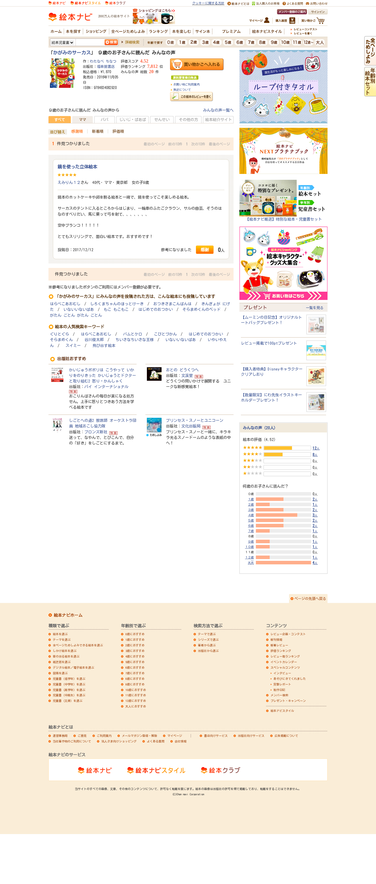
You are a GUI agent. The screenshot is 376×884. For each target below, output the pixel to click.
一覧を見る (314, 307)
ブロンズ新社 (95, 432)
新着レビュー (279, 645)
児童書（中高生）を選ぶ (69, 695)
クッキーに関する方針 (208, 3)
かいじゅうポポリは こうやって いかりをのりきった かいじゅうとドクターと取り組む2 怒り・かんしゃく (102, 375)
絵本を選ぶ (60, 634)
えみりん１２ (69, 182)
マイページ (174, 735)
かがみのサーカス (72, 52)
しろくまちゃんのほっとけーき (117, 304)
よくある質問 (155, 741)
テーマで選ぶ (207, 634)
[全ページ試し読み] (370, 62)
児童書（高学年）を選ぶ (69, 689)
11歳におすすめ (135, 695)
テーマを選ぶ (61, 639)
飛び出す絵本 (104, 346)
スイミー (73, 346)
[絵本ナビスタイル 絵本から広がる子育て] (85, 3)
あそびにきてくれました (289, 678)
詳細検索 (132, 42)
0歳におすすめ (135, 634)
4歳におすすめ (135, 656)
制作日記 (279, 689)
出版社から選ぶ (208, 650)
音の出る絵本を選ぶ (66, 656)
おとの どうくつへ (182, 370)
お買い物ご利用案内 (186, 84)
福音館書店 (106, 66)
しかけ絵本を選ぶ (64, 650)
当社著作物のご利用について (72, 741)
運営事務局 (60, 735)
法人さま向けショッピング (119, 741)
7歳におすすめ (135, 673)
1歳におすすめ (135, 639)
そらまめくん (61, 340)
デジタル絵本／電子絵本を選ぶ (73, 667)
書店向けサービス (216, 735)
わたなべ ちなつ (103, 61)
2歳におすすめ (135, 645)
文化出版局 (190, 426)
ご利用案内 (104, 735)
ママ (82, 119)
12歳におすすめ (135, 700)
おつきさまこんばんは (172, 304)
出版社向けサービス (251, 735)
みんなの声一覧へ (218, 110)
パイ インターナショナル (106, 387)
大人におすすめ (135, 706)
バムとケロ (132, 334)
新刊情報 (276, 639)
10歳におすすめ (135, 689)
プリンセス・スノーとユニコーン (194, 420)
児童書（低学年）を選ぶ (69, 678)
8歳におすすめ (135, 678)
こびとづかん (165, 334)
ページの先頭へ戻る (310, 598)
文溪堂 (187, 375)
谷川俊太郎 (94, 340)
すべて (59, 119)
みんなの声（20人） (260, 428)
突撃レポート (282, 684)
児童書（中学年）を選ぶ (69, 684)
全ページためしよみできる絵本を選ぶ (78, 645)
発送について (182, 89)
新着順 (97, 131)
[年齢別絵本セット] (370, 93)
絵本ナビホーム (68, 615)
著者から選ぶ (207, 645)
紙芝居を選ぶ (61, 661)
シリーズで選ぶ (208, 639)
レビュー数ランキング (285, 656)
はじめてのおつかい (155, 309)
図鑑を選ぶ (60, 673)
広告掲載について (286, 735)
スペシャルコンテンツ (285, 667)
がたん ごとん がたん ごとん (76, 315)
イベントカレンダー (284, 661)
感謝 (205, 249)
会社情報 (181, 741)
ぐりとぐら (59, 334)
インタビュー (282, 673)
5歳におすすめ (135, 661)
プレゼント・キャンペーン (288, 700)
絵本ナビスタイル (282, 710)
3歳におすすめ (135, 650)
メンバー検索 (279, 695)
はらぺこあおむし (65, 304)
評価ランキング (281, 650)
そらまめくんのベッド (201, 309)
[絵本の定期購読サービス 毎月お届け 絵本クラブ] (115, 3)
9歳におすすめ (135, 684)
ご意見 (82, 735)
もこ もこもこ (116, 309)
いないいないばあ (78, 309)
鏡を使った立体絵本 (77, 166)
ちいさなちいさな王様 (134, 340)
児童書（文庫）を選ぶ (67, 700)
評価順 (118, 131)
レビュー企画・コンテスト (288, 634)
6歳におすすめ (135, 667)
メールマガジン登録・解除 (139, 735)
